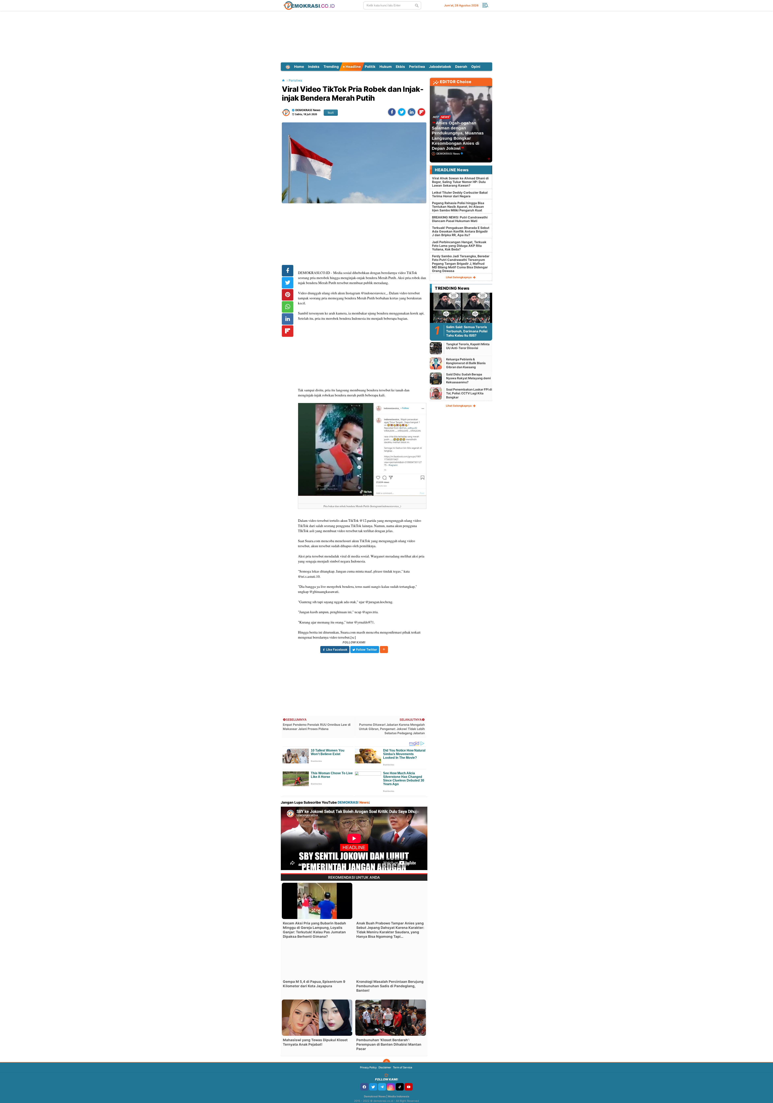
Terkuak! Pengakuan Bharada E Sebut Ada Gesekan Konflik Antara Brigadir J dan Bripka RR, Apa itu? (460, 231)
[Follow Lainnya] (384, 649)
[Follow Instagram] (391, 1087)
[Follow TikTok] (400, 1087)
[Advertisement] (386, 36)
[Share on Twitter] (401, 112)
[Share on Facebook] (392, 112)
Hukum (385, 67)
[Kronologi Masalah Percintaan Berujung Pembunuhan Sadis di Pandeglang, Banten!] (390, 959)
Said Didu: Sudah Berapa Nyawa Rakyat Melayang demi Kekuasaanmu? (468, 378)
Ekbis (400, 67)
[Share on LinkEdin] (411, 112)
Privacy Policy (368, 1067)
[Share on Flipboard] (421, 112)
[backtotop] (386, 1062)
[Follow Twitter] (373, 1087)
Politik (370, 67)
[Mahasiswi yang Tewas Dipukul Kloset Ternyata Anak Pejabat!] (317, 1018)
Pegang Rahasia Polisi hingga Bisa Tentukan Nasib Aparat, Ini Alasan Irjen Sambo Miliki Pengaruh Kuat (458, 206)
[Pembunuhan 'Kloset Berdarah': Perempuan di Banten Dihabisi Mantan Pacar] (390, 1018)
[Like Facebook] (364, 1087)
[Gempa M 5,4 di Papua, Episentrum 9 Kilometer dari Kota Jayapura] (317, 959)
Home (299, 67)
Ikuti (331, 113)
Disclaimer (384, 1067)
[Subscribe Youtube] (409, 1087)
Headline (353, 67)
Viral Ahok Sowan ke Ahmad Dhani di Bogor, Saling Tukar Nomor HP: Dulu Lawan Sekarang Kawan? (460, 181)
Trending (331, 67)
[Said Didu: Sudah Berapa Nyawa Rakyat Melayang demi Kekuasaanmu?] (436, 378)
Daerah (461, 67)
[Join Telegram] (382, 1087)
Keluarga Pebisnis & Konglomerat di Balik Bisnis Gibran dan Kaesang (466, 363)
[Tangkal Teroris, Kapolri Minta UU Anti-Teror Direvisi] (436, 348)
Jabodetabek (440, 67)
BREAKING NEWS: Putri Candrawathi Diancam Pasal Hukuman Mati (460, 219)
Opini (475, 67)
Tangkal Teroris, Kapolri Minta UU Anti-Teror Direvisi (468, 346)
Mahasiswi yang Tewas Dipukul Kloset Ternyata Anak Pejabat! (315, 1042)
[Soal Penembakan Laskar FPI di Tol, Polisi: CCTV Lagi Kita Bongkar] (436, 393)
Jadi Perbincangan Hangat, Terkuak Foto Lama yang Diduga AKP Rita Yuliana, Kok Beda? (459, 245)
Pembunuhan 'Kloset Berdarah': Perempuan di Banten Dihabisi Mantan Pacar (388, 1044)
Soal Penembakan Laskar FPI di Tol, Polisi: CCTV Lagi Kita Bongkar (469, 393)
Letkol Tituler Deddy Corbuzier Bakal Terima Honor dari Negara (460, 194)
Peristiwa (417, 67)
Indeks (313, 67)
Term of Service (402, 1067)
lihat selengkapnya (459, 277)
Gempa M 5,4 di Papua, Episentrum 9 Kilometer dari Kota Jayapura (314, 984)
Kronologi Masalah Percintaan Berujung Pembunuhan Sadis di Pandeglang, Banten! (390, 986)
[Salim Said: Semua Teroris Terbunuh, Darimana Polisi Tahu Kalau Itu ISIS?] (461, 310)
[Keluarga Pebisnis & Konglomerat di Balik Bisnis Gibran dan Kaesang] (436, 363)
